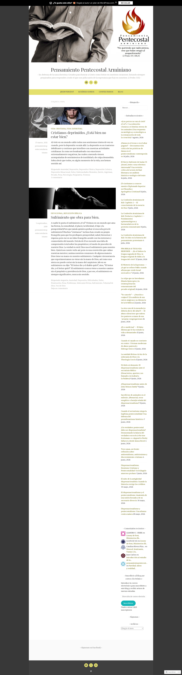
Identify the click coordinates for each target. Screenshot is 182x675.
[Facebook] (86, 82)
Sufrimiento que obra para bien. (75, 217)
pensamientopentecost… (136, 563)
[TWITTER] (91, 665)
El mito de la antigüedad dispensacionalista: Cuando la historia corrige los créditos (134, 481)
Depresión (73, 169)
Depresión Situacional (60, 172)
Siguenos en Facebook (91, 647)
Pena (60, 175)
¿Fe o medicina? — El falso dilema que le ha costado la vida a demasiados (132, 330)
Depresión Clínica (87, 169)
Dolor (73, 172)
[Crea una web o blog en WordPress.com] (91, 671)
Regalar (125, 3)
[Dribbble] (96, 82)
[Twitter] (91, 82)
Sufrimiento (97, 283)
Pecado (54, 175)
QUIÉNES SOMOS (86, 92)
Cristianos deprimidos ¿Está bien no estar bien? (78, 134)
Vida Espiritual (75, 129)
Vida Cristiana (58, 129)
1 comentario (56, 177)
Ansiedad (64, 169)
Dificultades (93, 280)
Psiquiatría (77, 175)
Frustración (56, 283)
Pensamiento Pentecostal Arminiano (91, 69)
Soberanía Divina (84, 283)
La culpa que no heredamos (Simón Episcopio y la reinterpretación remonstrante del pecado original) (132, 283)
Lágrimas (108, 172)
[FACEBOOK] (86, 665)
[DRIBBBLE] (96, 665)
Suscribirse (128, 603)
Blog (120, 92)
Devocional (57, 213)
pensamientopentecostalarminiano (41, 149)
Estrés (100, 172)
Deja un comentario (59, 288)
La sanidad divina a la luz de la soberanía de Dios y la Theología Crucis (134, 357)
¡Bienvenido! (67, 92)
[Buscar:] (134, 108)
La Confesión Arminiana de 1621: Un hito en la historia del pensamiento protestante (133, 237)
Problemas (71, 283)
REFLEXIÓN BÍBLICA (73, 213)
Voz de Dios (61, 286)
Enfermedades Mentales (86, 172)
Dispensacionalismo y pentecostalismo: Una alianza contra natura (133, 511)
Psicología (67, 175)
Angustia (64, 280)
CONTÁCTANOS (106, 92)
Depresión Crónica (103, 169)
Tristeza (86, 175)
